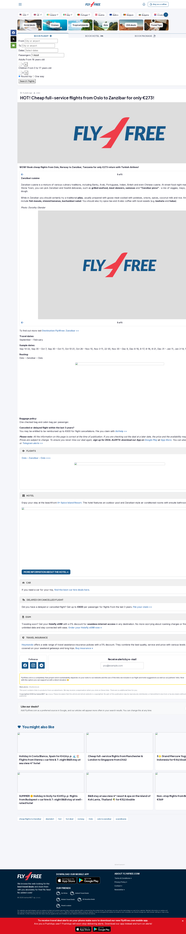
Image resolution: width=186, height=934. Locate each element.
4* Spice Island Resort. (70, 502)
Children (23, 68)
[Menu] (20, 4)
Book (41, 36)
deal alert (50, 819)
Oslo (91, 819)
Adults (22, 59)
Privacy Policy (59, 912)
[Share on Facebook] (13, 32)
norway (81, 819)
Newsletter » (120, 890)
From (21, 41)
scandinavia (121, 819)
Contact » (118, 886)
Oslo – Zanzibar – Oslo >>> (36, 458)
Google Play (151, 440)
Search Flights (27, 81)
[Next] (166, 15)
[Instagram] (33, 665)
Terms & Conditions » (123, 878)
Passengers (25, 55)
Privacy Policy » (121, 882)
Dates (21, 50)
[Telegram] (41, 665)
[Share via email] (13, 45)
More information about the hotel (45, 571)
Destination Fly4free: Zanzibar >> (60, 330)
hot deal (69, 819)
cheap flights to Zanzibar (30, 819)
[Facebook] (25, 665)
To (20, 45)
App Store (166, 440)
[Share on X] (13, 39)
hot (60, 819)
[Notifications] (144, 4)
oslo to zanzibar (104, 819)
